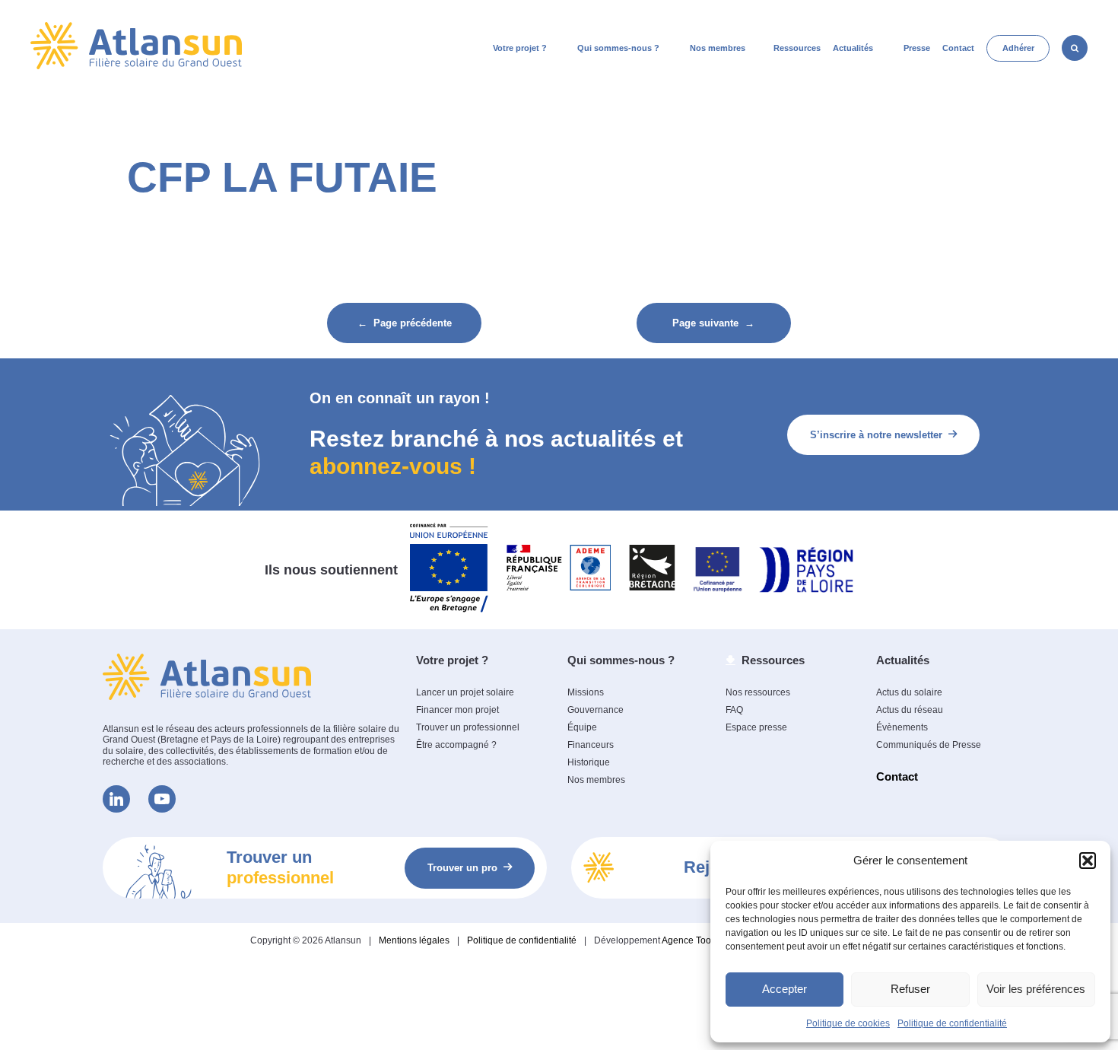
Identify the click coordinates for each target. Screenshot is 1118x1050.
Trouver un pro (462, 867)
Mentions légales (414, 940)
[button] (1087, 860)
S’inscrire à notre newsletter (876, 435)
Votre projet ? (520, 47)
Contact (958, 47)
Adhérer (1018, 47)
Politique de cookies (848, 1023)
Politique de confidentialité (952, 1023)
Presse (917, 47)
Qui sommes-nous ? (618, 47)
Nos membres (717, 47)
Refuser (910, 988)
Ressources (797, 47)
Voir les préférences (1035, 988)
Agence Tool (687, 940)
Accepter (784, 988)
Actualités (853, 47)
